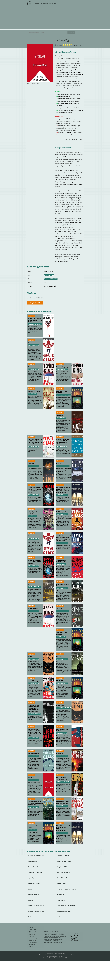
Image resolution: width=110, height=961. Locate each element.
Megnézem (31, 316)
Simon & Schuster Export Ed (37, 911)
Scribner (59, 917)
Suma (30, 889)
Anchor (30, 917)
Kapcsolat (32, 936)
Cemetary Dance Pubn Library (67, 889)
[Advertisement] (55, 18)
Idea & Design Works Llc (36, 905)
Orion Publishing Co (62, 611)
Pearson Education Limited (66, 905)
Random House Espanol (34, 324)
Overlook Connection (64, 911)
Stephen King (49, 275)
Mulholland (60, 894)
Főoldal (36, 3)
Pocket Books (32, 829)
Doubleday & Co (61, 417)
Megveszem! (35, 303)
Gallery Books (32, 393)
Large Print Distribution (64, 395)
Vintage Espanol (33, 894)
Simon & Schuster (50, 279)
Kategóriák (52, 3)
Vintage (30, 900)
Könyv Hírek (32, 929)
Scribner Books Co (33, 345)
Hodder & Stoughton (63, 466)
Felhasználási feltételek (33, 943)
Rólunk (31, 946)
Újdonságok (44, 3)
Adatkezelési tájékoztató (33, 939)
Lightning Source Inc (34, 713)
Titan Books (61, 900)
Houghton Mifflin (62, 446)
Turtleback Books (62, 755)
